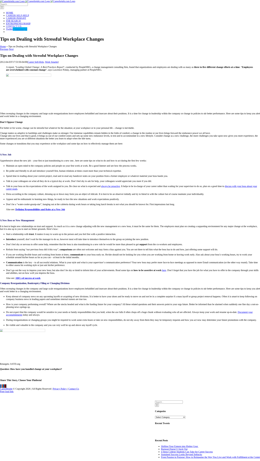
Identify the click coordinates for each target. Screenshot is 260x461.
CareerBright (6, 389)
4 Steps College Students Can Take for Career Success (187, 451)
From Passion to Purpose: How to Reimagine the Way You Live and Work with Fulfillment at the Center (210, 457)
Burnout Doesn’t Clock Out (174, 449)
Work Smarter (51, 62)
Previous (4, 49)
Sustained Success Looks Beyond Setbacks (181, 454)
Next (11, 49)
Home (3, 46)
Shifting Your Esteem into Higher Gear (179, 446)
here (164, 270)
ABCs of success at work (27, 278)
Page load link (7, 391)
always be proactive (110, 186)
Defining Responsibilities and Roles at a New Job (40, 209)
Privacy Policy (60, 389)
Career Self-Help (36, 62)
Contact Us (73, 389)
